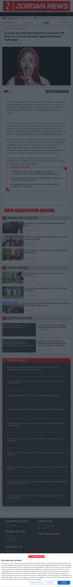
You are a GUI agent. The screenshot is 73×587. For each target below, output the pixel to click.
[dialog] (36, 570)
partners (11, 563)
